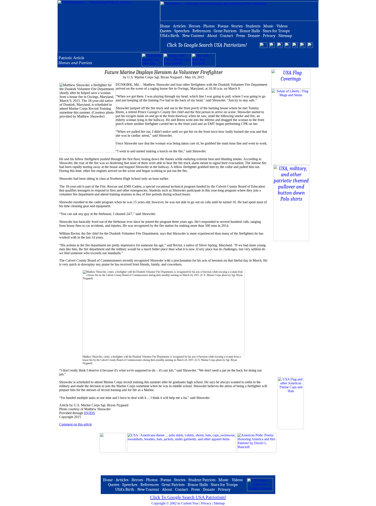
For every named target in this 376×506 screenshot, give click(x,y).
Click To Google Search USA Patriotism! (188, 497)
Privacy (206, 503)
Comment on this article (75, 424)
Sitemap (219, 503)
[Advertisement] (266, 59)
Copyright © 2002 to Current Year (174, 503)
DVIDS (89, 413)
